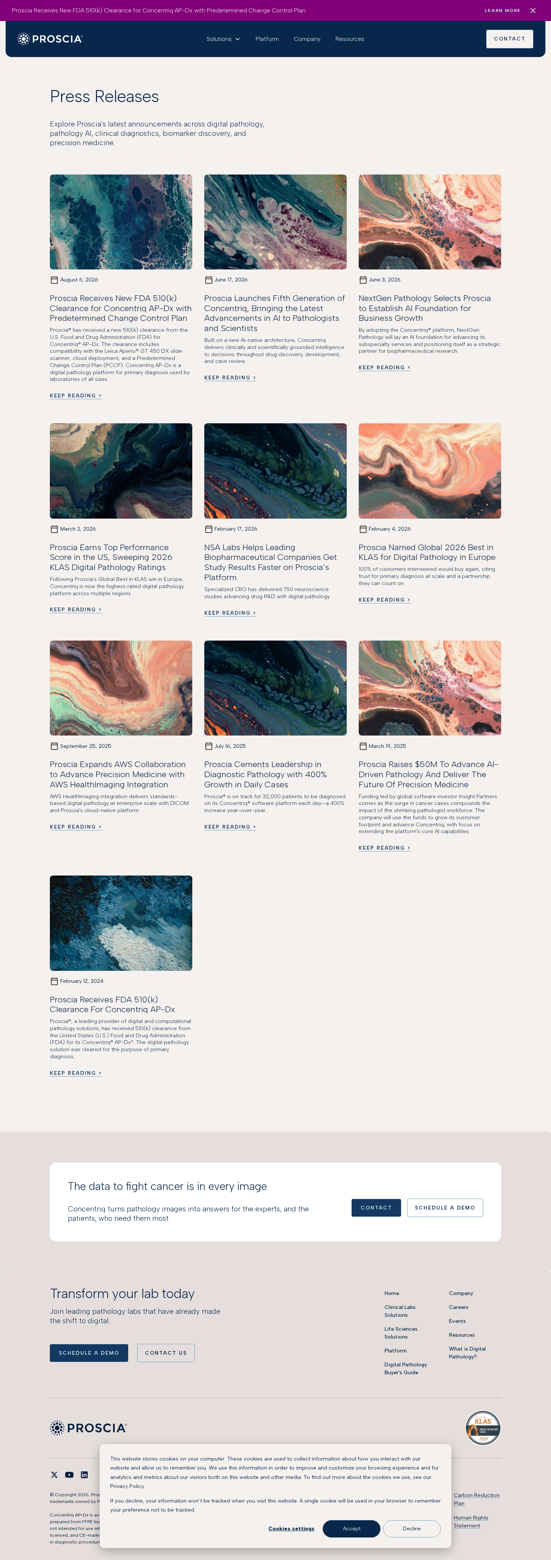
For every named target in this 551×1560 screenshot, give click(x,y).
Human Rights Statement (471, 1521)
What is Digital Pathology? (467, 1353)
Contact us (166, 1353)
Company (307, 38)
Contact (510, 39)
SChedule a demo (445, 1208)
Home (392, 1293)
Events (457, 1321)
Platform (267, 38)
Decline (412, 1528)
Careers (459, 1307)
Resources (349, 38)
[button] (223, 39)
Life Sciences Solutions (401, 1333)
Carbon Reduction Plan (477, 1499)
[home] (50, 39)
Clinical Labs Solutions (400, 1311)
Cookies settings (291, 1528)
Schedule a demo (89, 1353)
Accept (352, 1528)
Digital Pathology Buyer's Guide (406, 1368)
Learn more (503, 10)
